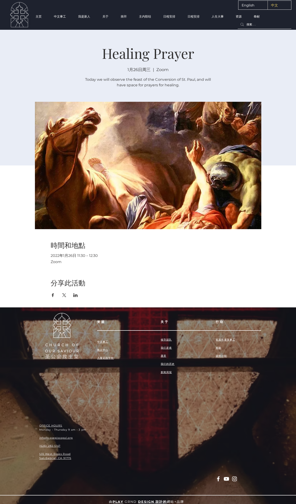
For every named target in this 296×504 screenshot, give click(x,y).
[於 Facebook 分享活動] (53, 295)
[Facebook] (218, 479)
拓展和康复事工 (225, 339)
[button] (84, 16)
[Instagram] (234, 479)
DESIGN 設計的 (152, 502)
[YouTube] (226, 479)
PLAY (118, 502)
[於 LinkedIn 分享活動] (75, 295)
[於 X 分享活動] (64, 295)
